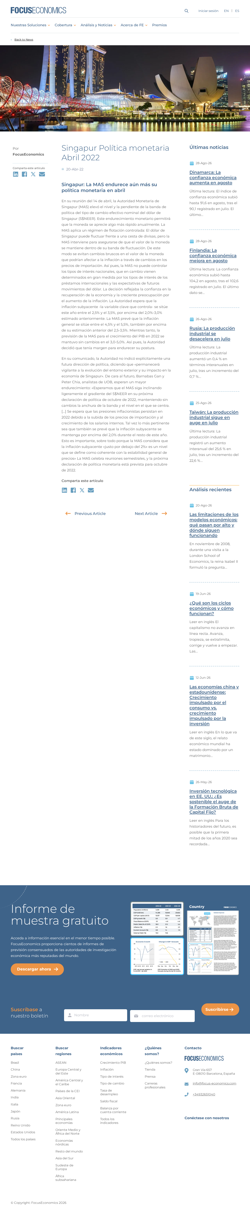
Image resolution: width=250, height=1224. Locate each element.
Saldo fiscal (108, 1101)
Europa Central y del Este (68, 1071)
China (15, 1069)
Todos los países (23, 1139)
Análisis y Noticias (96, 25)
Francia (16, 1083)
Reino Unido (20, 1125)
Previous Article (90, 513)
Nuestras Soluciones (28, 25)
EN (226, 11)
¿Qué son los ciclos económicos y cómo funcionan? (211, 608)
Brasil (15, 1063)
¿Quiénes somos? (158, 1063)
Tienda (150, 1069)
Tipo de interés (111, 1076)
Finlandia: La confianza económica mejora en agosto (213, 256)
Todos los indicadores (109, 1121)
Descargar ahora (34, 969)
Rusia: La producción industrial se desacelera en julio (212, 334)
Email (135, 1006)
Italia (14, 1104)
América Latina (67, 1112)
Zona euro (19, 1076)
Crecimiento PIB (113, 1063)
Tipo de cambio (112, 1083)
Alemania (18, 1090)
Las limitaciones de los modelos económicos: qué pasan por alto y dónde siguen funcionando (213, 525)
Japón (15, 1111)
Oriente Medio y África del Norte (67, 1132)
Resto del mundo (69, 1151)
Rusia (15, 1118)
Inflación (107, 1069)
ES (237, 11)
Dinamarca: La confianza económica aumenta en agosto (213, 178)
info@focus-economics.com (214, 1083)
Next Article (146, 513)
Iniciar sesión (208, 11)
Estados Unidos (23, 1132)
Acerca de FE (132, 25)
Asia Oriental (65, 1098)
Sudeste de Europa (64, 1167)
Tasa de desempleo (109, 1092)
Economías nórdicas (64, 1142)
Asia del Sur (64, 1158)
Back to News (23, 39)
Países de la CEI (67, 1091)
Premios (159, 25)
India (15, 1097)
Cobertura (63, 25)
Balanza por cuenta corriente (113, 1110)
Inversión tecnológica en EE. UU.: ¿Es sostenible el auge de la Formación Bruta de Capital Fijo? (213, 802)
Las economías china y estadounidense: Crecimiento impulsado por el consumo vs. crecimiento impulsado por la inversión (214, 705)
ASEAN (60, 1063)
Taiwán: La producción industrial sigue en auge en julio (213, 417)
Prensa (150, 1076)
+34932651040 (204, 1094)
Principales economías (64, 1121)
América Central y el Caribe (69, 1082)
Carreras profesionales (155, 1085)
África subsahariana (65, 1178)
